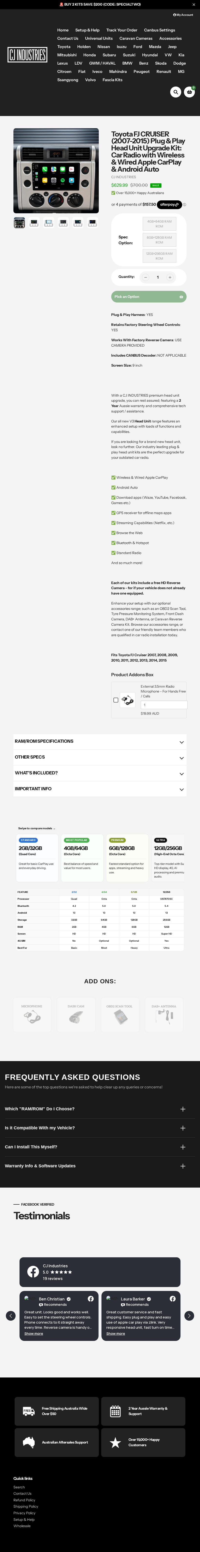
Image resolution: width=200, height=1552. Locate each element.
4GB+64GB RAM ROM (159, 223)
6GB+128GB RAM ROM (159, 239)
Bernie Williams (135, 1299)
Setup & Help (24, 1519)
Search (19, 1487)
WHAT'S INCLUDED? (36, 773)
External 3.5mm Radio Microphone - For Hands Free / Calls (163, 691)
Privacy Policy (24, 1513)
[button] (33, 1333)
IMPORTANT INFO (33, 788)
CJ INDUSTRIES (123, 177)
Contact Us (22, 1493)
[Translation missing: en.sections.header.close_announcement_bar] (193, 4)
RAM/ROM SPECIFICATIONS (44, 741)
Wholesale (21, 1526)
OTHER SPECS (30, 757)
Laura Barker (51, 1299)
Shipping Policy (25, 1506)
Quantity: (127, 276)
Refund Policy (24, 1500)
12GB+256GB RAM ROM (159, 256)
